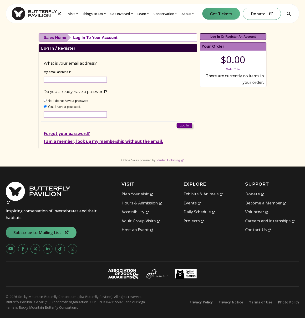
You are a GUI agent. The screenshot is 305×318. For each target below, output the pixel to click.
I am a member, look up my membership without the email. (103, 141)
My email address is (57, 72)
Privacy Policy (201, 302)
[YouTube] (10, 249)
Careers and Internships (270, 221)
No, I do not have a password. (68, 101)
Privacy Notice (231, 302)
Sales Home (55, 37)
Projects (193, 221)
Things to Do (92, 13)
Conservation (163, 13)
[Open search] (288, 13)
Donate (254, 194)
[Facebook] (23, 249)
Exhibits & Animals (203, 194)
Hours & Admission (142, 203)
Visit (71, 13)
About (186, 13)
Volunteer (257, 211)
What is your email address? (70, 63)
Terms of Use (260, 302)
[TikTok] (60, 249)
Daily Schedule (199, 211)
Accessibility (135, 211)
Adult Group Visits (141, 221)
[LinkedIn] (47, 249)
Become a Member (265, 203)
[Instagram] (72, 249)
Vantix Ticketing (170, 160)
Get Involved (120, 13)
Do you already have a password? (75, 91)
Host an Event (137, 229)
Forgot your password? (67, 133)
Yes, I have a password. (64, 107)
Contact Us (258, 229)
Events (192, 203)
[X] (35, 249)
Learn (141, 13)
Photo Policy (288, 302)
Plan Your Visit (137, 194)
